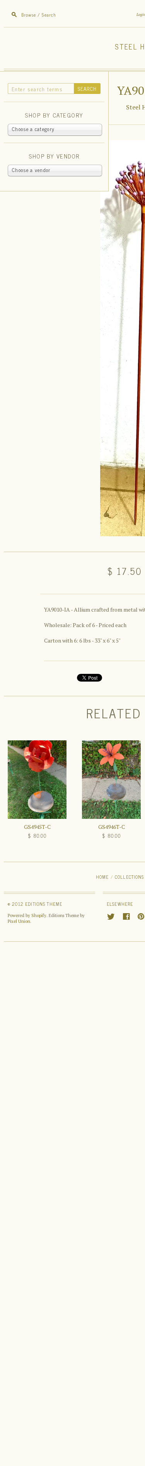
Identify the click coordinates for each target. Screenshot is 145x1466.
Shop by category (54, 115)
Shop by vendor (54, 156)
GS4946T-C (111, 826)
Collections (129, 876)
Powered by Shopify (27, 915)
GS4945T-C (37, 826)
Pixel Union (19, 921)
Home (102, 876)
